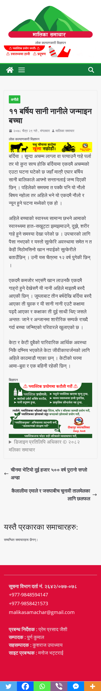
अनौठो (14, 99)
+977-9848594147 (28, 594)
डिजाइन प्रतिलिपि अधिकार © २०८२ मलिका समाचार (44, 446)
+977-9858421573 (28, 603)
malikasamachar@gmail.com (42, 612)
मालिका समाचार (65, 130)
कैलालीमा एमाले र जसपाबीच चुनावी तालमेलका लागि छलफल (51, 494)
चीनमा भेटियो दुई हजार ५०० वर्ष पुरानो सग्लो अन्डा (49, 473)
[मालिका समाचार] (10, 70)
